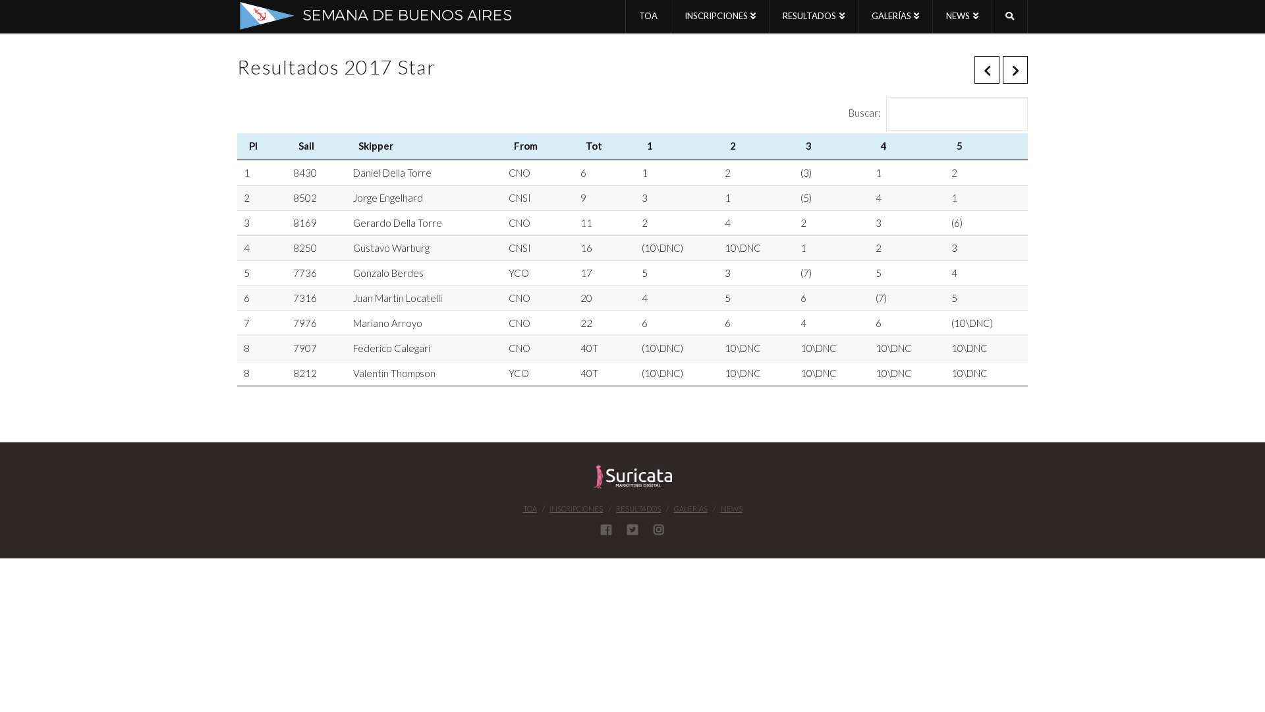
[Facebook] (606, 529)
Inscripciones (576, 508)
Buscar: (865, 112)
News (732, 508)
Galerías (691, 508)
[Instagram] (659, 529)
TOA (530, 508)
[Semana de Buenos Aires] (385, 16)
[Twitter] (632, 529)
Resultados (638, 508)
